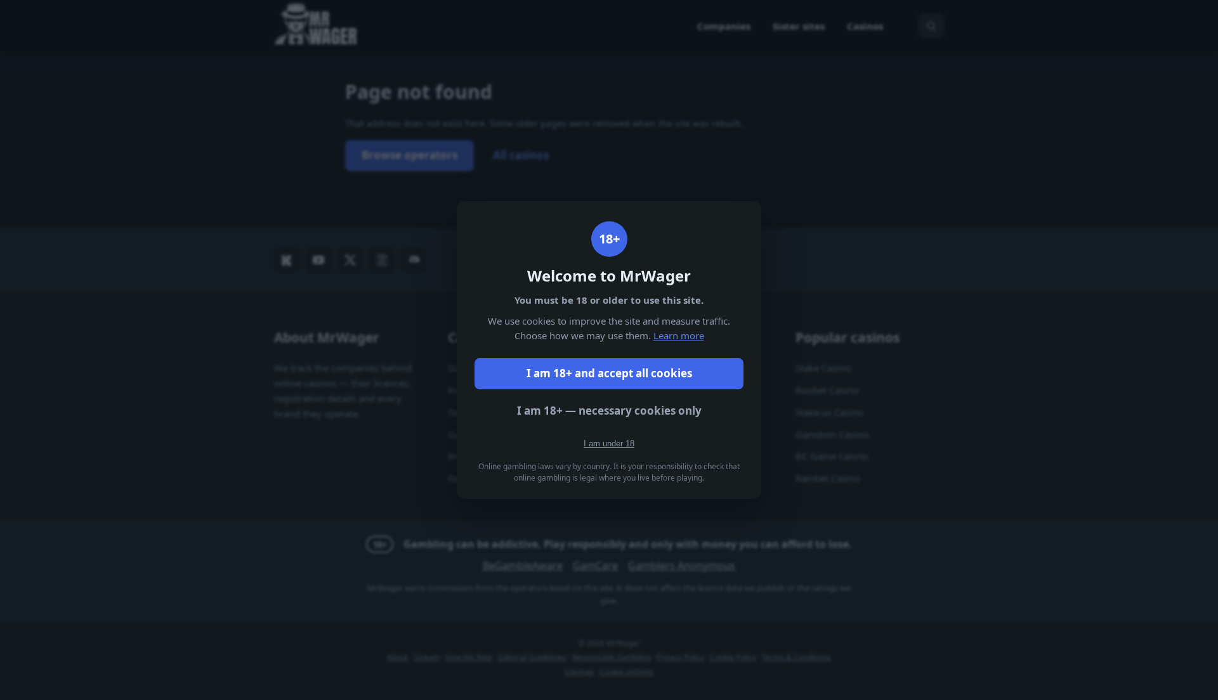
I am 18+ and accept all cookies (609, 373)
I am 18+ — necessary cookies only (609, 410)
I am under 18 (609, 443)
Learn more (678, 335)
